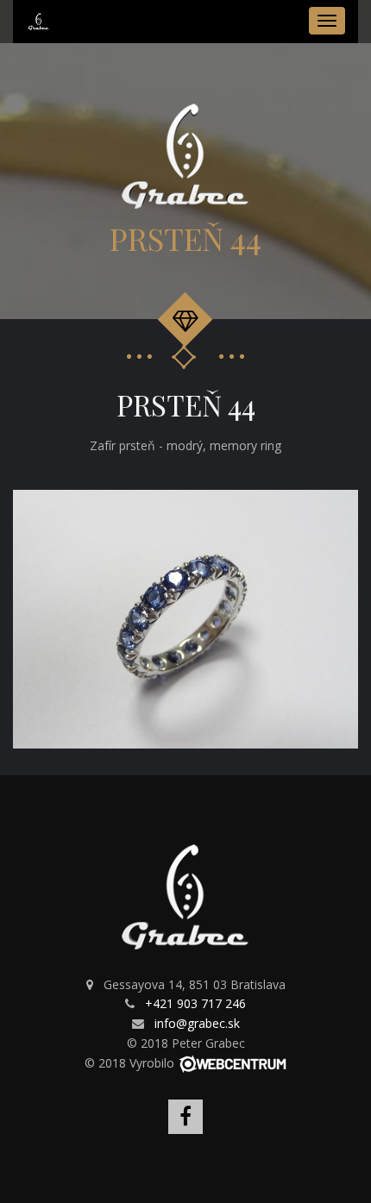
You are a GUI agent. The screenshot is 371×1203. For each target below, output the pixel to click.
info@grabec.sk (197, 1023)
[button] (342, 505)
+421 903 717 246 (195, 1003)
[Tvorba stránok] (232, 1063)
